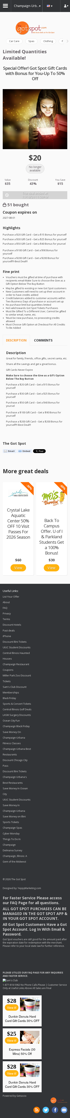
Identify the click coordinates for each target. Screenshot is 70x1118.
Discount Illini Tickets (15, 641)
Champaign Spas (12, 828)
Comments (43, 340)
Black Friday (9, 698)
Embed (26, 451)
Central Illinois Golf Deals (17, 709)
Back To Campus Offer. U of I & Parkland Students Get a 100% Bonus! (51, 536)
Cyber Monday (11, 833)
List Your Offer (11, 596)
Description (16, 340)
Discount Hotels (12, 625)
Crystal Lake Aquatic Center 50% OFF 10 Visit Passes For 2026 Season (18, 523)
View (18, 567)
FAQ (5, 608)
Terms (6, 619)
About (6, 602)
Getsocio (21, 1095)
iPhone (7, 636)
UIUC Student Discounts (17, 647)
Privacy (7, 613)
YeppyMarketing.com (29, 888)
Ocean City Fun (11, 720)
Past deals (9, 630)
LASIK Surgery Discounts (17, 715)
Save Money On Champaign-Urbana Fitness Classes (14, 737)
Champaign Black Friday (16, 726)
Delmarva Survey (12, 850)
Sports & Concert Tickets (17, 703)
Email (11, 451)
